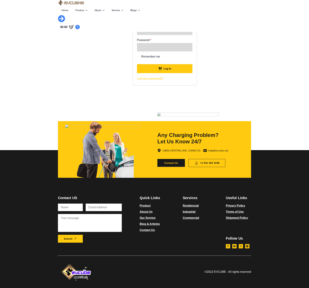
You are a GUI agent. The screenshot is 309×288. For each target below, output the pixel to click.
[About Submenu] (104, 10)
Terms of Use (235, 211)
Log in (167, 68)
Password (150, 40)
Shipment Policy (237, 217)
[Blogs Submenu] (140, 10)
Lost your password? (150, 78)
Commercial (191, 217)
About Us (146, 211)
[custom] (247, 246)
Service (116, 10)
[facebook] (228, 246)
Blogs (133, 10)
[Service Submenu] (123, 10)
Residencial (191, 205)
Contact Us (147, 230)
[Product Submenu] (87, 10)
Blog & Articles (150, 223)
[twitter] (241, 246)
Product (79, 10)
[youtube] (234, 246)
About (98, 10)
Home (65, 10)
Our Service (148, 217)
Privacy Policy (235, 205)
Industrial (189, 211)
